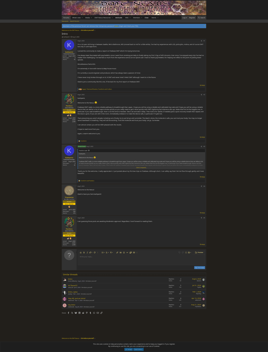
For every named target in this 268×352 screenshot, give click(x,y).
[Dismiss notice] (204, 26)
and (87, 181)
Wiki (126, 18)
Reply (203, 85)
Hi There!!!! (72, 285)
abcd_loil (70, 287)
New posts (65, 21)
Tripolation (198, 306)
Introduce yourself (91, 281)
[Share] (201, 41)
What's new (76, 18)
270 (74, 213)
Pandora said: (83, 151)
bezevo (199, 281)
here (116, 26)
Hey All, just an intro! (76, 298)
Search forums (74, 21)
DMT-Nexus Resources (103, 18)
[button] (82, 18)
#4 (204, 186)
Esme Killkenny (72, 281)
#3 (204, 146)
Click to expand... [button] (141, 167)
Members (136, 18)
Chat (146, 18)
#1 (204, 41)
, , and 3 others (97, 89)
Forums (66, 18)
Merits (154, 18)
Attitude (118, 18)
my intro (71, 305)
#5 (204, 218)
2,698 (73, 121)
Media (87, 18)
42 (74, 59)
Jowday (70, 294)
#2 (204, 94)
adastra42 (71, 300)
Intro (70, 279)
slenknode (71, 307)
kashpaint (66, 37)
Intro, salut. (73, 292)
